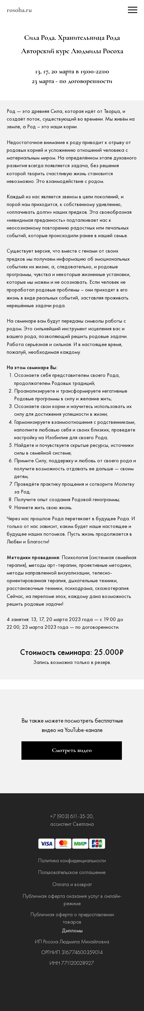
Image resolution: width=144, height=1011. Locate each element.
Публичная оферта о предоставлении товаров (72, 918)
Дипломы (72, 930)
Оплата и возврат (72, 884)
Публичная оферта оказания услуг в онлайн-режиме (72, 899)
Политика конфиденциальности (72, 860)
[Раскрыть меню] (132, 10)
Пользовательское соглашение (71, 872)
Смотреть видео (72, 750)
